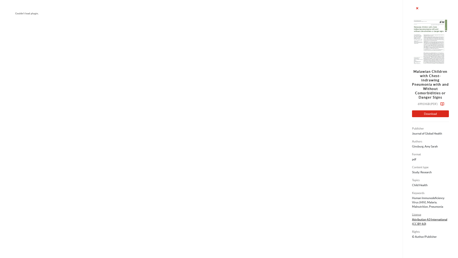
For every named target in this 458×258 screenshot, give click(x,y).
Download (430, 113)
